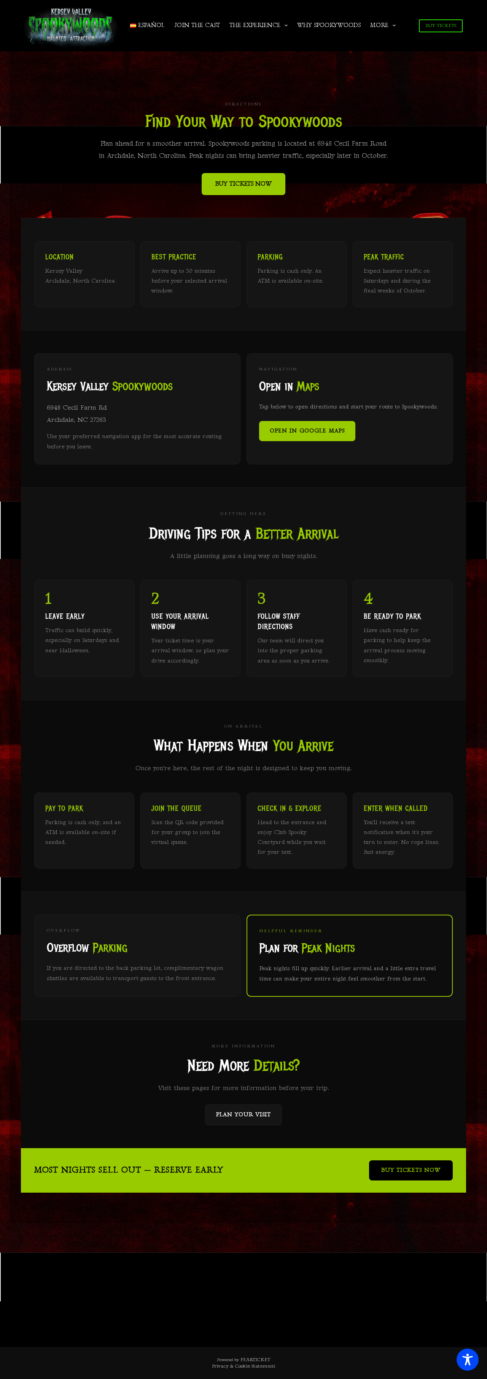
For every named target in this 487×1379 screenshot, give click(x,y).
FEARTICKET (255, 1360)
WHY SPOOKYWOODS (329, 25)
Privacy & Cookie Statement (243, 1366)
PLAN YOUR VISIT (243, 1114)
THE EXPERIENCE (254, 25)
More (379, 25)
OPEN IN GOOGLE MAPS (307, 430)
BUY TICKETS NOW (243, 183)
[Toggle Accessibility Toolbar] (467, 1359)
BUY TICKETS (440, 25)
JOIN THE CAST (197, 25)
